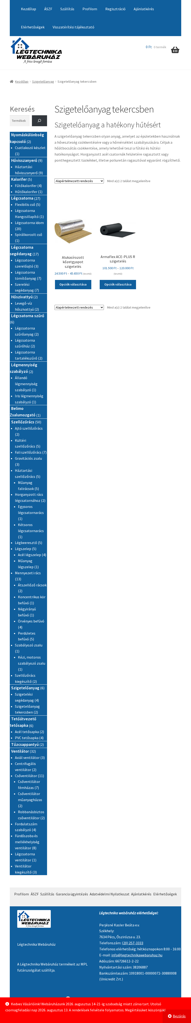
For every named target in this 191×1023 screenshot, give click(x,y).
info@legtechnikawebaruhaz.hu (136, 955)
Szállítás (67, 9)
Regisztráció (115, 9)
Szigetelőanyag (43, 81)
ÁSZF (48, 9)
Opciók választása (73, 284)
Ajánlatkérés (144, 9)
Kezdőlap (28, 9)
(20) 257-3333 (132, 943)
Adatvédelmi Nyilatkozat (110, 894)
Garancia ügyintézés (72, 894)
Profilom (89, 9)
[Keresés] (39, 120)
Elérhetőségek (32, 27)
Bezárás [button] (179, 1016)
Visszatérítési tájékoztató (73, 27)
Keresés (22, 109)
